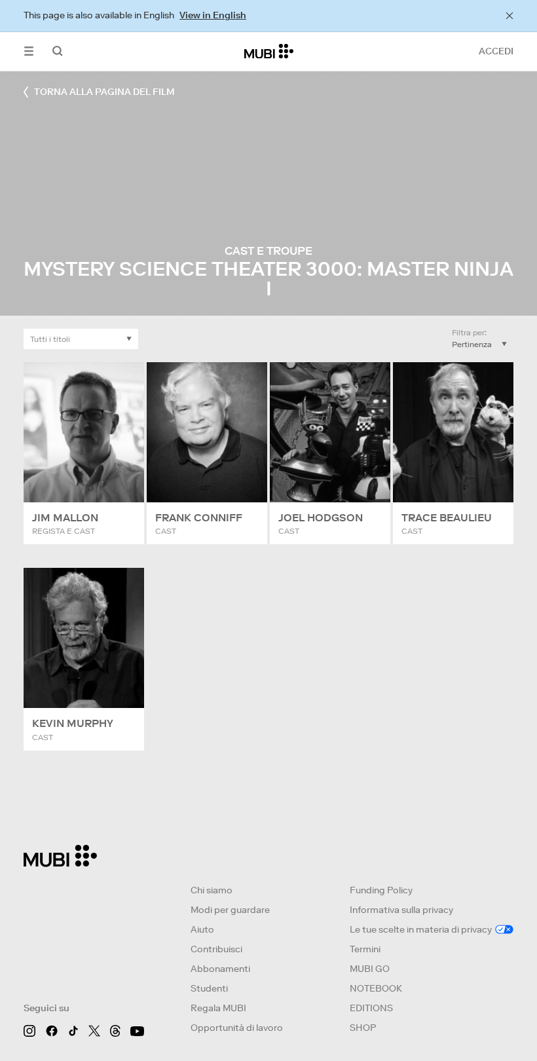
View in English (212, 15)
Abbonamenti (220, 969)
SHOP (363, 1027)
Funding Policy (381, 890)
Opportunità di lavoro (237, 1027)
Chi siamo (211, 890)
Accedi (496, 51)
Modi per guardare (230, 910)
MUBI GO (370, 969)
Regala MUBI (218, 1008)
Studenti (209, 988)
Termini (365, 949)
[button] (28, 51)
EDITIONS (371, 1008)
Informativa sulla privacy (401, 910)
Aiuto (202, 929)
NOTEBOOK (376, 988)
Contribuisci (216, 949)
